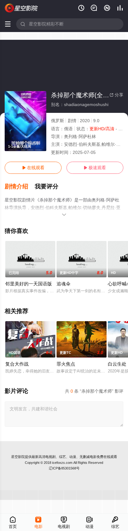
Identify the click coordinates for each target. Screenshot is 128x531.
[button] (20, 186)
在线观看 (33, 167)
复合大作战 (17, 364)
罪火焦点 (66, 364)
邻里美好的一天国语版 (28, 283)
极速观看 (95, 167)
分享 (116, 94)
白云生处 (117, 364)
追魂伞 (64, 283)
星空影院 (18, 457)
